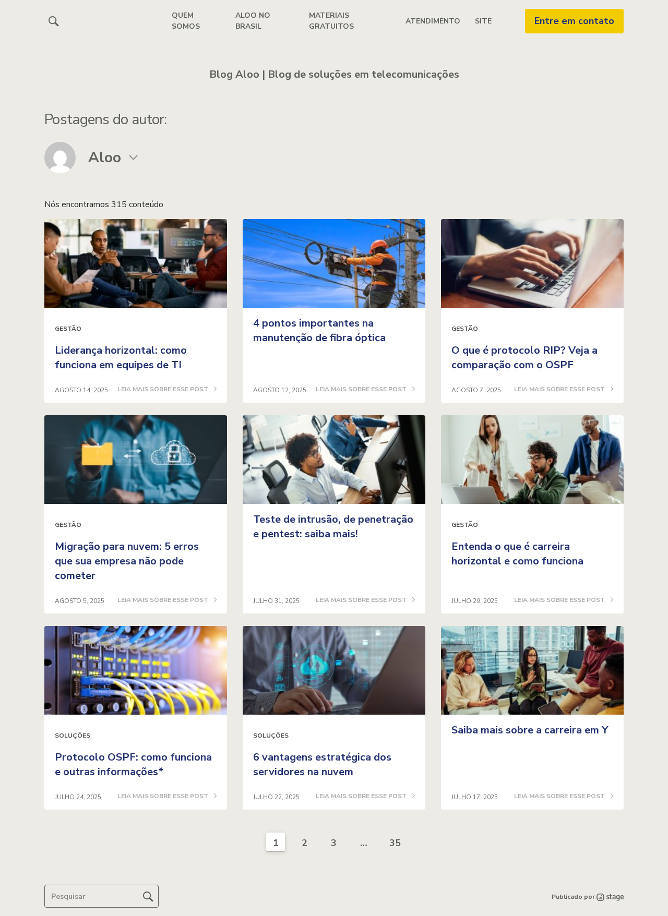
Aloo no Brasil (252, 20)
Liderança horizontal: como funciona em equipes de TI (121, 357)
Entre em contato (574, 21)
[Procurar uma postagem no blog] (148, 896)
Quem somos (186, 20)
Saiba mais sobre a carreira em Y (529, 730)
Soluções (72, 735)
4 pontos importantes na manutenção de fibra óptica (319, 330)
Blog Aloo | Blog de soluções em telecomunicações (334, 74)
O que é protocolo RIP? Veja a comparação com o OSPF (524, 357)
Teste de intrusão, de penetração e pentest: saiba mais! (333, 526)
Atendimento (432, 21)
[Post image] (135, 263)
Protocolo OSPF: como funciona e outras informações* (133, 764)
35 (395, 843)
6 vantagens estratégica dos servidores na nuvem (322, 764)
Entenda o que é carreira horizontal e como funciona (517, 553)
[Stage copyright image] (609, 897)
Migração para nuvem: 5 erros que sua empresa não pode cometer (127, 561)
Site (483, 21)
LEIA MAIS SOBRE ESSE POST (163, 389)
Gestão (68, 328)
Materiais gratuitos (331, 20)
